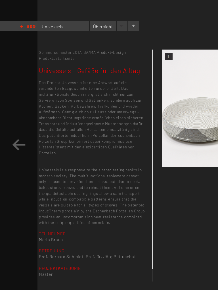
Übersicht (103, 26)
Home (27, 26)
